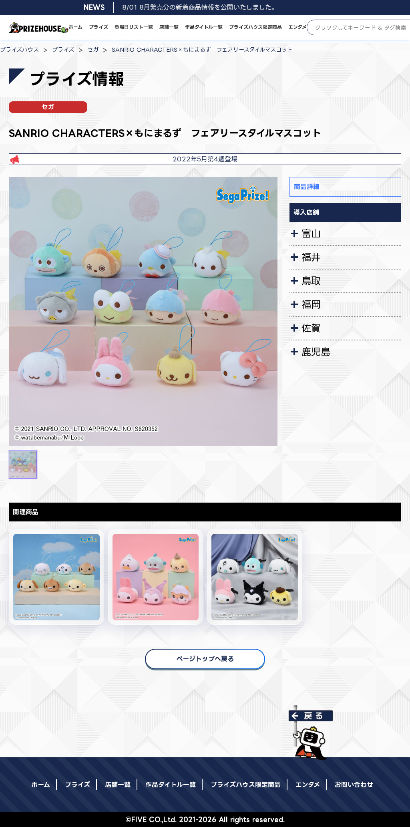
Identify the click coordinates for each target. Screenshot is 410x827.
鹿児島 (315, 351)
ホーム (75, 27)
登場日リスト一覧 (134, 27)
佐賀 (311, 328)
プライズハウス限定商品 (255, 27)
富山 (311, 233)
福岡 (311, 304)
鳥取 (311, 281)
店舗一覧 (169, 27)
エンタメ (297, 27)
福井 (311, 257)
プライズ (98, 27)
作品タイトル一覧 (204, 27)
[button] (23, 465)
